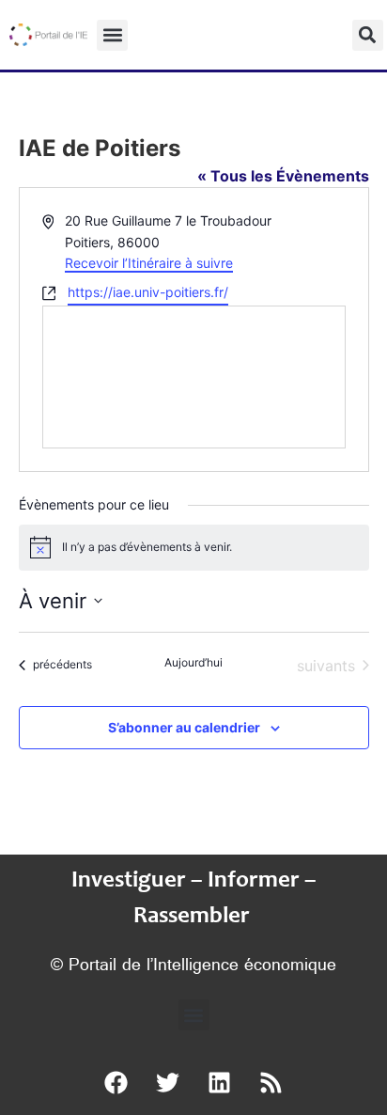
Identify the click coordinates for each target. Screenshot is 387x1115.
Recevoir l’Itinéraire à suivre (149, 263)
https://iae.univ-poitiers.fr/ (148, 292)
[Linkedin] (219, 1082)
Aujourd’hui (193, 662)
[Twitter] (168, 1082)
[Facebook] (116, 1082)
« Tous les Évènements (283, 175)
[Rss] (271, 1082)
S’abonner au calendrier (184, 727)
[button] (112, 35)
